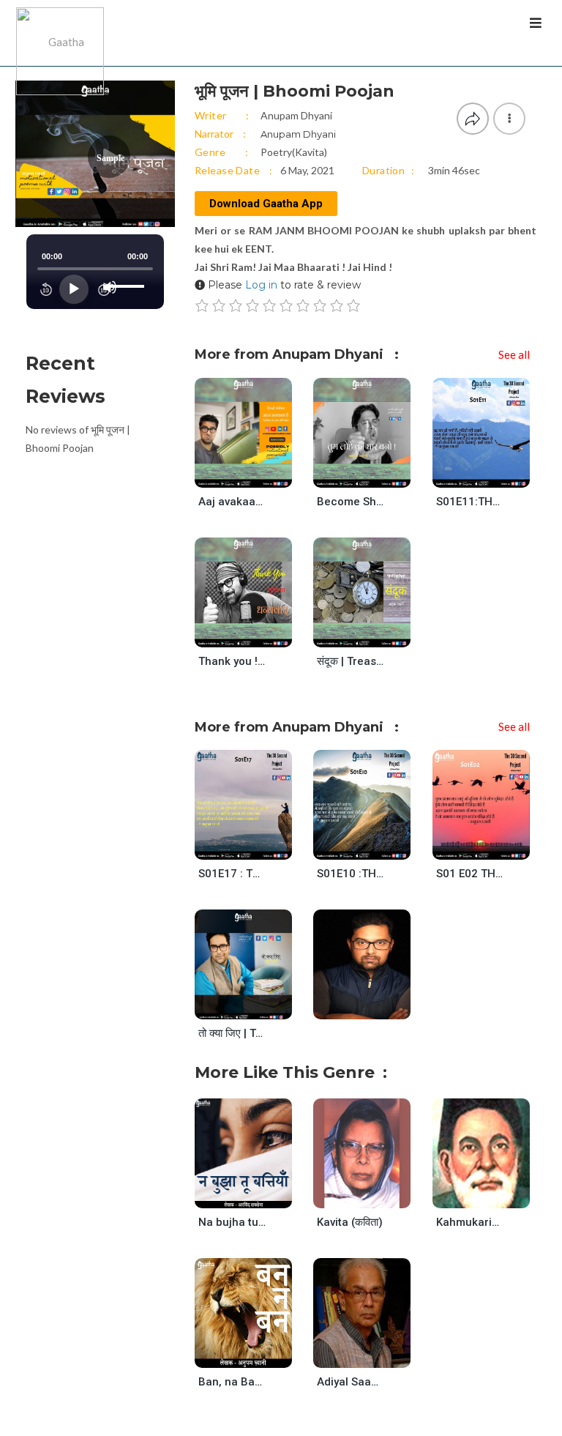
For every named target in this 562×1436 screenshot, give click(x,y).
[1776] (374, 1353)
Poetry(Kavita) (294, 152)
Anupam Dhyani (296, 115)
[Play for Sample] (228, 473)
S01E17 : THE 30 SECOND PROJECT (232, 873)
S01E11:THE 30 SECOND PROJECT (470, 501)
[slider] (128, 274)
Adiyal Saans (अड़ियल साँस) (351, 1381)
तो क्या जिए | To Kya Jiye (232, 1033)
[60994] (374, 473)
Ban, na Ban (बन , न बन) (232, 1381)
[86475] (256, 1194)
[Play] (74, 289)
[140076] (374, 978)
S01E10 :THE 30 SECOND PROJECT (351, 873)
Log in (261, 284)
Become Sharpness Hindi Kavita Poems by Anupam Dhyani (351, 501)
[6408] (256, 1353)
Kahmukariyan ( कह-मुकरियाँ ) (470, 1222)
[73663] (374, 633)
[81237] (374, 846)
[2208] (494, 1194)
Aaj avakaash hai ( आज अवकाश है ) (232, 501)
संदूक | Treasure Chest (351, 661)
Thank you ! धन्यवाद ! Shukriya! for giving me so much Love (232, 661)
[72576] (494, 846)
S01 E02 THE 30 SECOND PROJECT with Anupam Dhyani (470, 873)
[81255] (494, 473)
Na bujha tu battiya (232, 1222)
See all (514, 354)
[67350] (256, 1006)
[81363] (256, 846)
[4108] (374, 1194)
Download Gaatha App (266, 203)
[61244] (256, 473)
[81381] (256, 633)
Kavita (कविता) (350, 1222)
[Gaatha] (58, 33)
